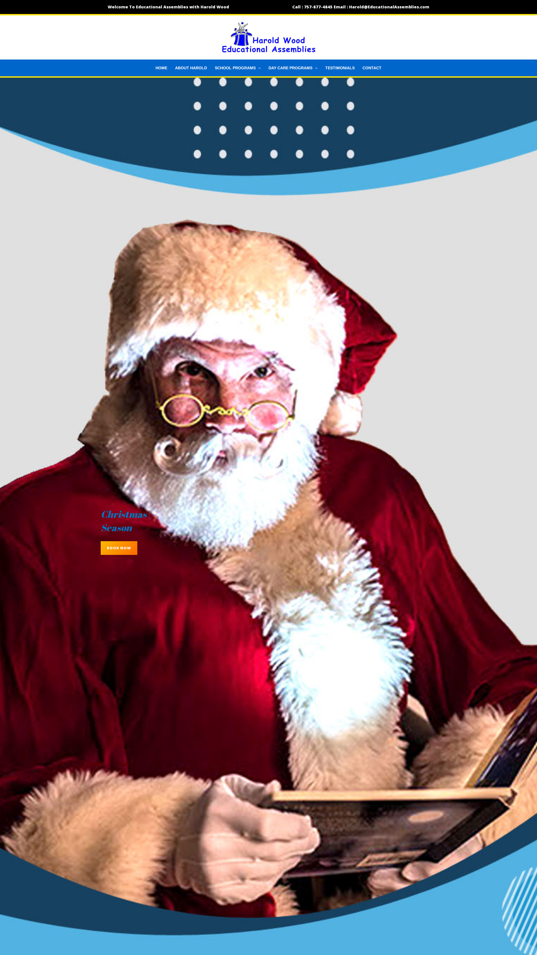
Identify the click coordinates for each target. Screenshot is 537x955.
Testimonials (340, 68)
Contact (371, 68)
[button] (258, 68)
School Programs (235, 68)
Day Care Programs (290, 68)
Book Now (119, 547)
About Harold (191, 68)
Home (161, 68)
